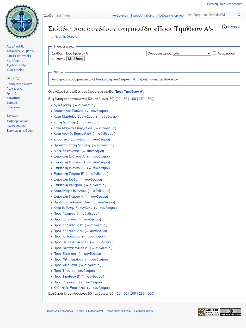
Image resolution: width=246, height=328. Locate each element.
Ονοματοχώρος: (160, 53)
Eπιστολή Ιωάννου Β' (70, 162)
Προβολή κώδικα (142, 15)
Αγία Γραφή (62, 105)
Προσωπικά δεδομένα (60, 311)
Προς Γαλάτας (64, 213)
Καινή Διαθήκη (64, 122)
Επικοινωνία (14, 107)
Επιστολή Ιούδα (66, 179)
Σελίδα (48, 15)
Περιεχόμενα (14, 88)
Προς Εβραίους (65, 219)
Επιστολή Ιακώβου (68, 185)
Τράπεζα (11, 93)
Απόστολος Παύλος (68, 111)
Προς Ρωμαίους (65, 282)
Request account (231, 4)
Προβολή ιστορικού (170, 15)
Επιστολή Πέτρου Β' (69, 174)
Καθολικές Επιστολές (69, 288)
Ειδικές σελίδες (16, 126)
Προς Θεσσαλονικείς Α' (71, 248)
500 (150, 99)
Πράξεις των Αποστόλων (72, 202)
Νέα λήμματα (14, 60)
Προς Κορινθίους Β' (68, 225)
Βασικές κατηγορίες (18, 56)
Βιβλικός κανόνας (67, 151)
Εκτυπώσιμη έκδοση (19, 130)
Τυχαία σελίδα (15, 70)
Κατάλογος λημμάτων (20, 51)
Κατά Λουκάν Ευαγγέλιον (72, 133)
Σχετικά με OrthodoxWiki (89, 311)
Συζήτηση (63, 15)
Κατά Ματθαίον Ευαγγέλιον (74, 116)
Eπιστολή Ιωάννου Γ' (69, 168)
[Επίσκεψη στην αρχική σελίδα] (21, 19)
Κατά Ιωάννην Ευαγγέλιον (73, 208)
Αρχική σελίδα (15, 46)
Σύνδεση (212, 4)
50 (125, 99)
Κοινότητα (13, 98)
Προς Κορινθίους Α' (68, 231)
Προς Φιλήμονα (65, 265)
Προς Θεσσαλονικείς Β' (71, 242)
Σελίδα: (57, 53)
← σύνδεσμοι (84, 105)
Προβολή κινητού (144, 311)
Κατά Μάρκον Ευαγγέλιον (73, 128)
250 (142, 99)
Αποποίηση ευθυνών (119, 311)
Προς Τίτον (62, 271)
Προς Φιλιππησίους (68, 259)
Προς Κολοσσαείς (67, 236)
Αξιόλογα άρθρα (16, 65)
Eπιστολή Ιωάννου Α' (69, 156)
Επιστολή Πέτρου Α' (69, 196)
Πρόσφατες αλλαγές (19, 84)
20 (119, 99)
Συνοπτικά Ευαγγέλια (70, 139)
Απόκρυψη (60, 79)
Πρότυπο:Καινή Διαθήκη (72, 145)
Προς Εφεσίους (65, 253)
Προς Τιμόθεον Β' (67, 276)
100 (133, 99)
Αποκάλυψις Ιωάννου (70, 191)
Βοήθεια (234, 27)
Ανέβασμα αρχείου (18, 121)
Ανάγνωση (120, 15)
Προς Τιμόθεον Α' (66, 36)
